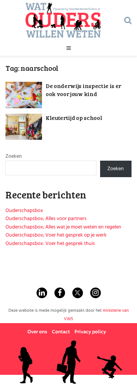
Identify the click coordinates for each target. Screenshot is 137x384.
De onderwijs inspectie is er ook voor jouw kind (83, 90)
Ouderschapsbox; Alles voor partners (46, 219)
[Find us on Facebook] (59, 293)
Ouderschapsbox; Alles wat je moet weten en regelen (63, 227)
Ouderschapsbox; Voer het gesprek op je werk (56, 235)
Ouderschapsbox (24, 210)
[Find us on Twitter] (77, 293)
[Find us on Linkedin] (42, 293)
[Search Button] (128, 20)
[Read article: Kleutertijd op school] (23, 127)
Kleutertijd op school (74, 117)
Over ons (37, 332)
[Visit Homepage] (63, 20)
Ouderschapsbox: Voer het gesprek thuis (50, 243)
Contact (61, 332)
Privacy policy (90, 332)
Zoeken (13, 156)
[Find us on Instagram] (95, 293)
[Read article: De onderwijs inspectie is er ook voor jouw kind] (23, 95)
